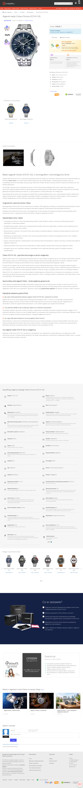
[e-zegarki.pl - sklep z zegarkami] (8, 3)
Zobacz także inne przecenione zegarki (69, 50)
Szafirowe (53, 438)
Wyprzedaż (59, 8)
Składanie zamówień (33, 763)
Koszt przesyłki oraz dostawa (35, 765)
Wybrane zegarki (33, 8)
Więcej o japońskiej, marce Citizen (32, 669)
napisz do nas (72, 766)
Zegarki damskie (15, 8)
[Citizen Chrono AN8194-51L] (11, 110)
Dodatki (40, 8)
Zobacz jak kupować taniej (35, 770)
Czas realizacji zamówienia (35, 767)
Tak (14, 438)
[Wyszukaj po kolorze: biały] (46, 541)
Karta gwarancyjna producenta (21, 539)
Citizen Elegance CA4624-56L (26, 119)
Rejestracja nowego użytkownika (36, 761)
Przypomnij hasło (53, 761)
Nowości (66, 8)
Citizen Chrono (59, 77)
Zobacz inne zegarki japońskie (32, 671)
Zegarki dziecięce (24, 8)
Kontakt (79, 8)
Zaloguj (50, 758)
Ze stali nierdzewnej (60, 84)
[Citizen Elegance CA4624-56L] (26, 110)
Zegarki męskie (7, 8)
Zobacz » (43, 689)
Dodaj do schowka (65, 37)
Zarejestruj (51, 763)
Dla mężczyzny (62, 81)
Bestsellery (72, 8)
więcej (52, 59)
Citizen (52, 395)
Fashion (12, 467)
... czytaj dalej (56, 400)
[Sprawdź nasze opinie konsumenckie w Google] (48, 782)
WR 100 (22, 452)
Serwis (28, 779)
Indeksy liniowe (59, 431)
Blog (33, 779)
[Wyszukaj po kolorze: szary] (48, 541)
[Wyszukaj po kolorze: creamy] (49, 541)
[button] (76, 3)
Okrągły (56, 412)
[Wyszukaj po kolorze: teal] (51, 541)
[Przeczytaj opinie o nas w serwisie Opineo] (70, 782)
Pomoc (10, 779)
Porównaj (55, 37)
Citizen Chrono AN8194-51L (11, 119)
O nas (30, 758)
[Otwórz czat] (79, 784)
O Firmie (16, 779)
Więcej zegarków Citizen (31, 660)
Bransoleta (21, 431)
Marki (1, 8)
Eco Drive (60, 79)
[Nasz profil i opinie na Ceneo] (57, 782)
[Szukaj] (71, 3)
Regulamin (22, 779)
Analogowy (53, 474)
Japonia (58, 452)
